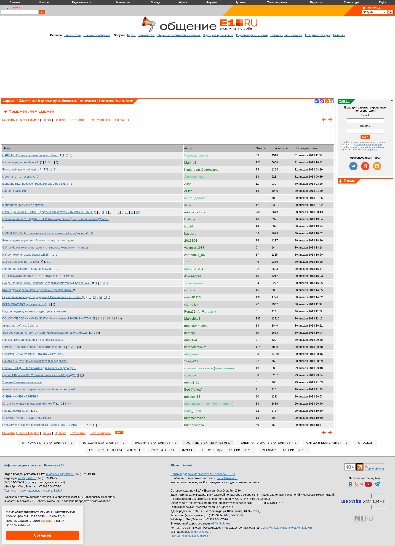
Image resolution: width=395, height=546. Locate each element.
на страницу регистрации (368, 144)
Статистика (77, 120)
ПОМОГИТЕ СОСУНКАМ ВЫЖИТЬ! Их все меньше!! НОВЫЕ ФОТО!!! (47, 318)
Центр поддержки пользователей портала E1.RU (203, 474)
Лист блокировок (100, 120)
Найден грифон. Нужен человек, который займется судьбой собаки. (47, 283)
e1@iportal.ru (26, 478)
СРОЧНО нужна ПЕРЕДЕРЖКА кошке (27, 417)
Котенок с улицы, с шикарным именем (27, 403)
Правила (60, 120)
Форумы (9, 101)
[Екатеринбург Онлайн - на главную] (238, 31)
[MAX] (322, 101)
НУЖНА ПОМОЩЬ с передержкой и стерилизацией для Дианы (43, 233)
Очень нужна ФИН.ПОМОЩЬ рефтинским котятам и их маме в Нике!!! (47, 212)
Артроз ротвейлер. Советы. (21, 325)
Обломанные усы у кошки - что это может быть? (34, 354)
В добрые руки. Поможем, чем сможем (67, 101)
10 (126, 212)
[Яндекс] (365, 166)
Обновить (8, 120)
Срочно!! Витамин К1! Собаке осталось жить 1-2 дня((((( (39, 375)
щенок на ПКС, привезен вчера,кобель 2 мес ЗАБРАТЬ (38, 183)
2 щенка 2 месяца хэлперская (22, 382)
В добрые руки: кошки (218, 35)
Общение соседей (317, 35)
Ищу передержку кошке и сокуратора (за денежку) (35, 311)
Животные (27, 101)
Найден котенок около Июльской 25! (26, 254)
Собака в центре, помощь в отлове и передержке (35, 361)
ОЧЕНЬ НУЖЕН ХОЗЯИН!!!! (20, 396)
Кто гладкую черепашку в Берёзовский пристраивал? (37, 290)
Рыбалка (339, 35)
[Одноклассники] (327, 101)
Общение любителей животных (178, 35)
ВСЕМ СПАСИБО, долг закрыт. (23, 304)
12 (137, 212)
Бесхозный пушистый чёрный (22, 169)
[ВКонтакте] (317, 101)
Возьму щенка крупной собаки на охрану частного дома (39, 240)
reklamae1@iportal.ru (59, 474)
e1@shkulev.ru (220, 523)
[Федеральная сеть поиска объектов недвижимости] (364, 519)
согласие (48, 521)
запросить (372, 149)
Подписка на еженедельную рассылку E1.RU (33, 490)
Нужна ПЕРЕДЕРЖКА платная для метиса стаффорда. (39, 368)
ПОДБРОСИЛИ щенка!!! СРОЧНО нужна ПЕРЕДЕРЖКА (38, 276)
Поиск (47, 120)
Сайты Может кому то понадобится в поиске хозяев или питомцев (46, 247)
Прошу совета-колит (16, 410)
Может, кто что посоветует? (21, 176)
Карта (131, 35)
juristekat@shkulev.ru (298, 527)
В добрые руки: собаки (252, 35)
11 (132, 212)
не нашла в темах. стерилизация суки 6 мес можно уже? (39, 389)
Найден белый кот (15, 190)
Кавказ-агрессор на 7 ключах (21, 261)
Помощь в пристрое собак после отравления (32, 347)
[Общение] (148, 31)
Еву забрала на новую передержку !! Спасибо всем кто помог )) (43, 297)
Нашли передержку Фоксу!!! (20, 162)
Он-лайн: (122, 120)
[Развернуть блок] (340, 181)
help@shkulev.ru (227, 478)
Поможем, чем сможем (286, 35)
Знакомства (72, 35)
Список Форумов (28, 120)
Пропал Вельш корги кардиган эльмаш (28, 268)
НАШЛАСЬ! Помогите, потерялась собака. (30, 155)
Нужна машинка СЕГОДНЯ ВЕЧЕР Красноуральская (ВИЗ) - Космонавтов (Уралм (55, 219)
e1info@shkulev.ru (272, 527)
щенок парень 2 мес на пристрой (24, 205)
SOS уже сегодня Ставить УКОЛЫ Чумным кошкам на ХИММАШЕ (45, 332)
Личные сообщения (96, 35)
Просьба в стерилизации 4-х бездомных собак (33, 339)
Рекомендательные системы (189, 536)
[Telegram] (332, 101)
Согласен (42, 535)
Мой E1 (344, 101)
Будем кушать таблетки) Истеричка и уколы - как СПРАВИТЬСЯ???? (47, 425)
